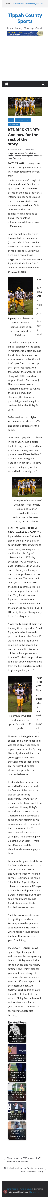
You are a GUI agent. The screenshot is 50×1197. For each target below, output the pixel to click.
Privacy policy (35, 1192)
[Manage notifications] (5, 1192)
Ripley (11, 120)
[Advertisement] (25, 62)
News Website (12, 1189)
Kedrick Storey (28, 149)
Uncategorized (14, 124)
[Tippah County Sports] (7, 84)
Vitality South (26, 1189)
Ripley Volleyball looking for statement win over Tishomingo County (23, 1170)
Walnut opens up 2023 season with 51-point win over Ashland (24, 1160)
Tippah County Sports (25, 18)
